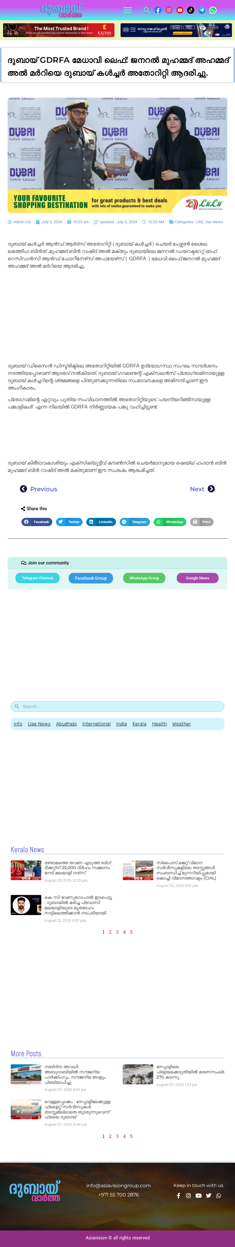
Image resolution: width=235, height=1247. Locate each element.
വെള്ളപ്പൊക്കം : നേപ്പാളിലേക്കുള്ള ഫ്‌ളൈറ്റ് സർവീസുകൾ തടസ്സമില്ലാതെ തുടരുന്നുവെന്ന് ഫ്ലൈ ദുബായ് (77, 1109)
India (121, 724)
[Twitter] (208, 1195)
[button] (127, 10)
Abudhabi (66, 724)
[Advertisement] (117, 317)
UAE (199, 222)
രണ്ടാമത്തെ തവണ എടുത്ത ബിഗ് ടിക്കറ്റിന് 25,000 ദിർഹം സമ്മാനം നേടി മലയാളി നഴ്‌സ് (77, 868)
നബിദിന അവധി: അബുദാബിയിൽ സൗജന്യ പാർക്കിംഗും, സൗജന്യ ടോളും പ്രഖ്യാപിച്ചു (75, 1074)
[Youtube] (198, 1195)
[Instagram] (188, 1195)
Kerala (139, 724)
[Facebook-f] (178, 1195)
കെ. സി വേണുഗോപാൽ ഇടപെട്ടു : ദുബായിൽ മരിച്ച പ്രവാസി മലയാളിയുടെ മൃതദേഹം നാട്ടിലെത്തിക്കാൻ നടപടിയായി (78, 905)
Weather (181, 724)
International (96, 724)
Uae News (214, 222)
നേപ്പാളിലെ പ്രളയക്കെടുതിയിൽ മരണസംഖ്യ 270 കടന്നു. (191, 1072)
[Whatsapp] (219, 1195)
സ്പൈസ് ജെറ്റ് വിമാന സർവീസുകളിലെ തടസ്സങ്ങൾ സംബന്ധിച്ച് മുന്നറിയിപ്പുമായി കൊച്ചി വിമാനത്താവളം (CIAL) (186, 870)
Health (159, 724)
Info (18, 724)
